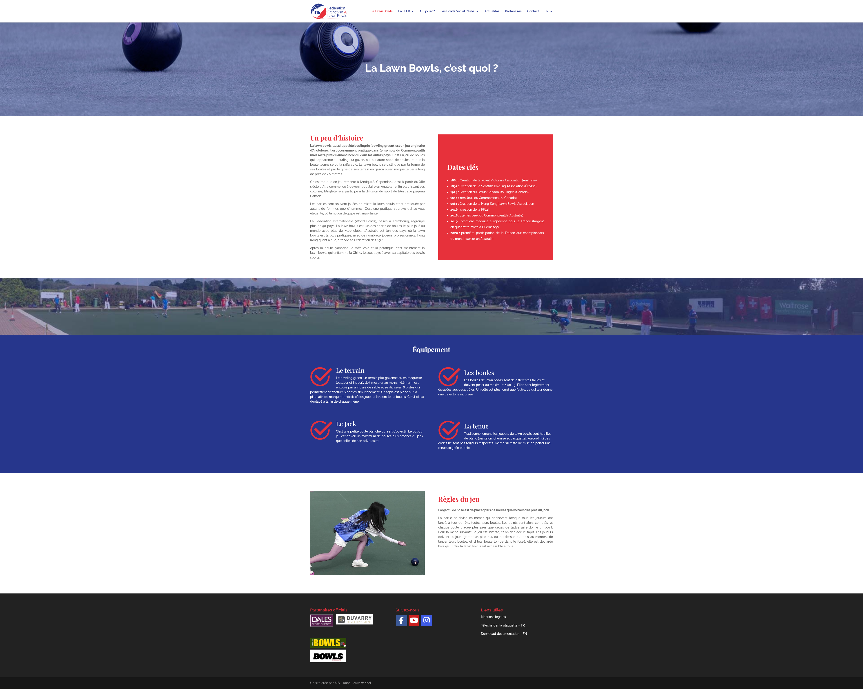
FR (546, 11)
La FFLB (404, 11)
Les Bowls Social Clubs (457, 11)
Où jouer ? (427, 11)
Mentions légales (493, 617)
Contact (533, 11)
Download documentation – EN (504, 633)
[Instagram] (426, 620)
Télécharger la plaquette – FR (503, 625)
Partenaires (513, 11)
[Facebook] (401, 620)
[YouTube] (414, 620)
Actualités (492, 11)
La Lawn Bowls (382, 11)
